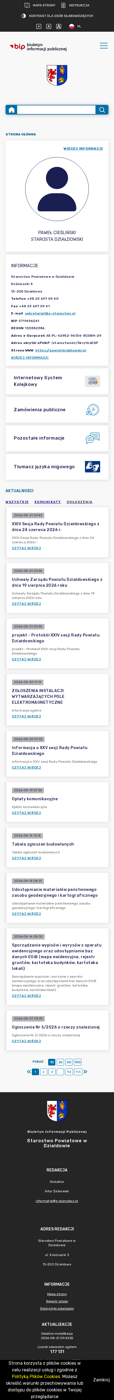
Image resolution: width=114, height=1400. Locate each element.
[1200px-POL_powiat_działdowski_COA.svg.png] (57, 75)
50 (69, 1062)
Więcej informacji (30, 358)
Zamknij (101, 1379)
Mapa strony (44, 5)
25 (60, 1062)
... (60, 1072)
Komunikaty (48, 502)
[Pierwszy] (29, 1072)
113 (78, 1072)
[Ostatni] (85, 1072)
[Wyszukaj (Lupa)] (101, 109)
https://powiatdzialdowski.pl (60, 350)
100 (78, 1062)
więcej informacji (83, 148)
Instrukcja (79, 5)
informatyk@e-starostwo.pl (57, 1201)
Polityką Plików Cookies (36, 1376)
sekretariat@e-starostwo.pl (50, 313)
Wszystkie (17, 502)
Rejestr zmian (57, 1301)
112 (69, 1072)
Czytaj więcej (26, 548)
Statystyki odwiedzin (57, 1308)
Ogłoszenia (80, 502)
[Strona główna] (11, 110)
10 (52, 1062)
